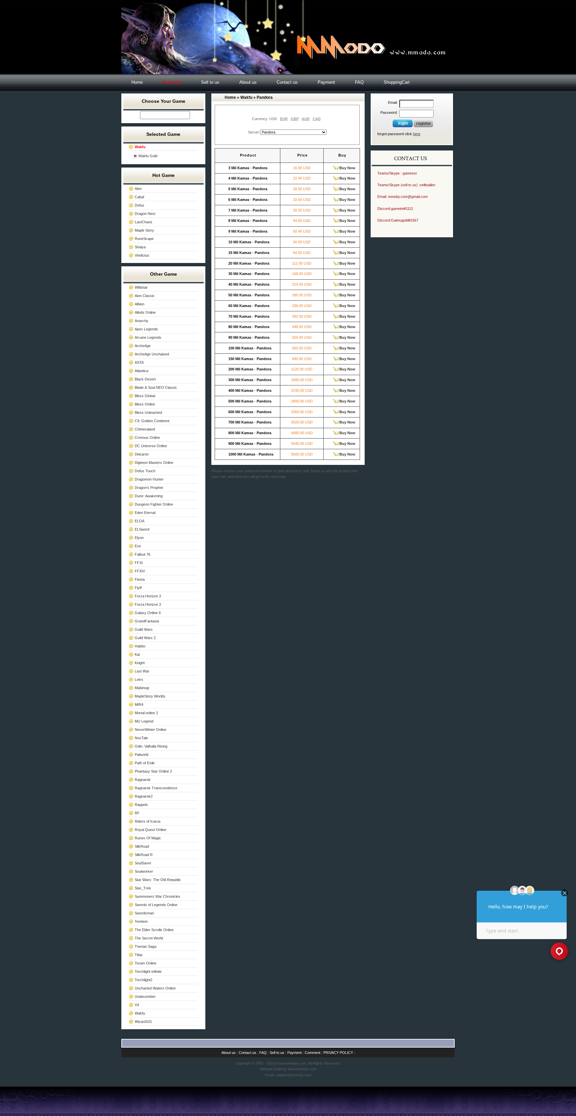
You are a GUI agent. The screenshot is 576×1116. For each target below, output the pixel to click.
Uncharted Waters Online (155, 988)
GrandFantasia (147, 621)
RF (137, 813)
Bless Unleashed (148, 412)
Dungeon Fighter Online (154, 504)
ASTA (139, 362)
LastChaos (143, 222)
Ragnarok (143, 780)
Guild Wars (144, 629)
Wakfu (140, 1013)
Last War (142, 671)
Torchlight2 (143, 980)
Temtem (141, 921)
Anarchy (141, 321)
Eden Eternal (145, 513)
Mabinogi (142, 688)
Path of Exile (145, 763)
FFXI (139, 563)
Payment (326, 82)
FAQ (359, 82)
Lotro (139, 679)
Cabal (139, 197)
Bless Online (145, 404)
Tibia (138, 955)
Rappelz (141, 805)
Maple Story (144, 230)
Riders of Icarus (148, 821)
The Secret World (149, 938)
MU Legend (144, 721)
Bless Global (145, 396)
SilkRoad (142, 846)
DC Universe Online (151, 446)
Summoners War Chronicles (157, 896)
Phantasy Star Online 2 (153, 771)
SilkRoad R (144, 855)
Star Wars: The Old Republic (158, 880)
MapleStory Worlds (150, 696)
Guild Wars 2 (145, 638)
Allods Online (145, 312)
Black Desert (145, 379)
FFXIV (140, 571)
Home (137, 82)
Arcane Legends (148, 337)
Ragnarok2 (144, 796)
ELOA (139, 521)
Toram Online (145, 963)
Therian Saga (145, 946)
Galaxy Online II (148, 613)
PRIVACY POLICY (338, 1053)
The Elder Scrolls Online (154, 930)
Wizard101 (143, 1022)
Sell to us (210, 82)
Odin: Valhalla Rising (151, 746)
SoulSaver (143, 863)
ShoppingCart (397, 82)
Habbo (140, 646)
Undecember (145, 997)
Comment (312, 1053)
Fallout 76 (142, 554)
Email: (393, 102)
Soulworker (144, 871)
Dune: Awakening (149, 496)
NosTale (141, 738)
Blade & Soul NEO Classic (156, 387)
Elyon (139, 538)
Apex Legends (146, 329)
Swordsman (144, 913)
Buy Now (347, 168)
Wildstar (141, 287)
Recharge (172, 82)
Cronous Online (147, 438)
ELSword (142, 529)
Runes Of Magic (148, 838)
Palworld (141, 755)
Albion (139, 304)
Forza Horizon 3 (148, 596)
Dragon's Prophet (149, 488)
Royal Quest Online (150, 830)
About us (248, 82)
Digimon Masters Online (154, 463)
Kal (137, 654)
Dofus (139, 205)
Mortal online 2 (146, 713)
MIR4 (139, 705)
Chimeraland (145, 429)
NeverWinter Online (150, 730)
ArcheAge (143, 346)
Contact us (287, 82)
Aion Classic (145, 296)
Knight (140, 663)
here (416, 134)
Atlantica (141, 371)
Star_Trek (143, 888)
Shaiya (140, 247)
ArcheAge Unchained (152, 354)
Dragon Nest (145, 214)
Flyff (138, 588)
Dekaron (142, 454)
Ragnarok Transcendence (156, 788)
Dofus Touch (145, 471)
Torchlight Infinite (148, 971)
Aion (138, 189)
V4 (137, 1005)
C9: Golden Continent (152, 421)
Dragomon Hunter (149, 479)
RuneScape (144, 239)
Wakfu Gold (147, 156)
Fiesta (140, 579)
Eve (138, 546)
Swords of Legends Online (156, 905)
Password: (389, 112)
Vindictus (142, 255)
